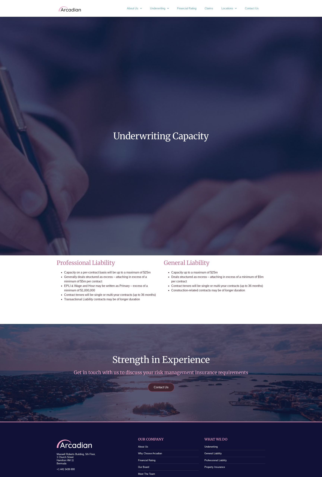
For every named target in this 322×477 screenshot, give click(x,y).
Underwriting (157, 8)
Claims (209, 8)
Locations (227, 8)
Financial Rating (186, 8)
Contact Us (252, 8)
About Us (132, 8)
